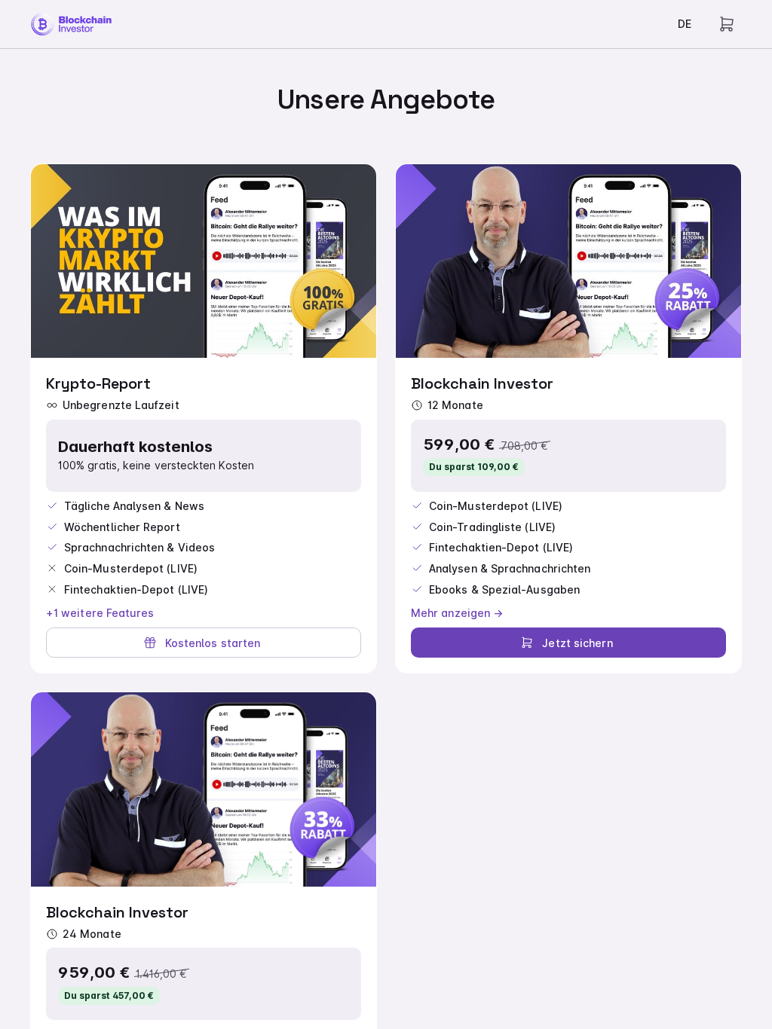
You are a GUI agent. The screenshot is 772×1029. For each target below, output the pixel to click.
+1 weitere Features (100, 612)
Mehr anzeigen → (457, 612)
